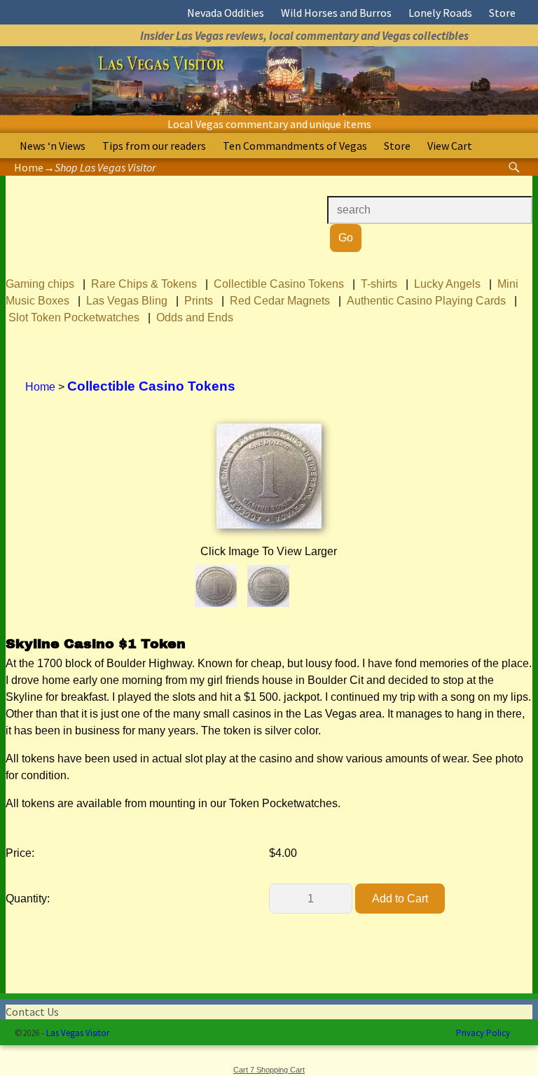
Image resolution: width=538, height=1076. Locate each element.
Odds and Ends (194, 317)
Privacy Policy (483, 1033)
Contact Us (32, 1012)
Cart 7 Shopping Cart (269, 1069)
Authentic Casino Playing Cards (426, 301)
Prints (198, 301)
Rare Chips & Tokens (144, 284)
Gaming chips (40, 284)
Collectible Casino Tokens (279, 284)
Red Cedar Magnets (280, 301)
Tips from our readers (154, 146)
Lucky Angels (447, 284)
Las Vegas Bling (126, 301)
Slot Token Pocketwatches (73, 317)
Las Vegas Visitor (77, 1033)
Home (28, 167)
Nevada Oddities (225, 13)
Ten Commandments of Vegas (295, 146)
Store (502, 13)
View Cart (449, 146)
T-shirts (379, 284)
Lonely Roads (440, 13)
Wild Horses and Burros (336, 13)
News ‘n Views (52, 146)
